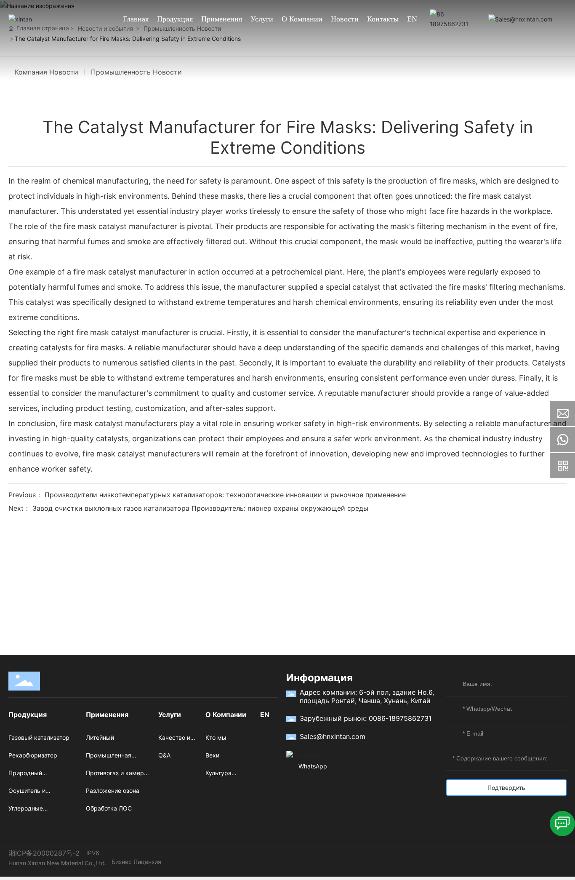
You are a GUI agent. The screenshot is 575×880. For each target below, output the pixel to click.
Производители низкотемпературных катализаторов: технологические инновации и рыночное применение (225, 495)
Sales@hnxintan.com (332, 736)
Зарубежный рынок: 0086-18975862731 (365, 718)
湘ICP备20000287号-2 (44, 853)
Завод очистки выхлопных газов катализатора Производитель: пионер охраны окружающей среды (200, 508)
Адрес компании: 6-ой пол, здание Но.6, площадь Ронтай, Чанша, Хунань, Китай (367, 696)
